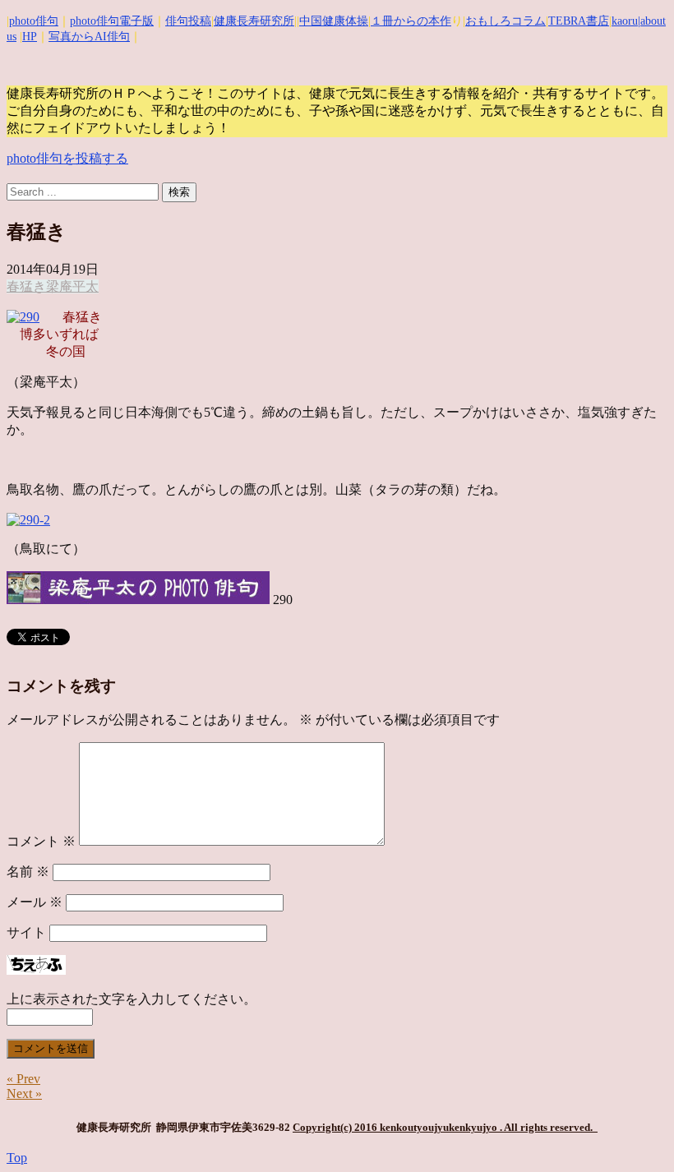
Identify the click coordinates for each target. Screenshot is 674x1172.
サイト (26, 932)
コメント (41, 841)
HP (29, 36)
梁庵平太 (72, 286)
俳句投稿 (188, 21)
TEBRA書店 (578, 21)
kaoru (625, 21)
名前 (28, 872)
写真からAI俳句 (89, 36)
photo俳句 (33, 21)
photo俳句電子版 (112, 21)
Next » (24, 1093)
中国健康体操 (333, 21)
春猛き (26, 286)
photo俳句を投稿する (67, 158)
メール (34, 902)
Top (17, 1158)
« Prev (23, 1079)
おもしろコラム (505, 21)
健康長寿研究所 (254, 21)
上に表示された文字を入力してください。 (131, 999)
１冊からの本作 (411, 21)
